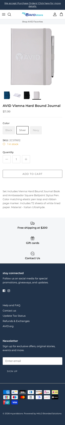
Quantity (8, 152)
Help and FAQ (11, 305)
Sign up (12, 371)
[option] (32, 56)
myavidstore (16, 413)
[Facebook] (4, 290)
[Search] (11, 14)
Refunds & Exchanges (16, 321)
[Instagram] (9, 290)
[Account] (54, 14)
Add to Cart (32, 173)
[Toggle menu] (3, 14)
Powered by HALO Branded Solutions (43, 413)
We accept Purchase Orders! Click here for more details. (32, 5)
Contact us (9, 310)
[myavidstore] (32, 14)
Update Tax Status (14, 315)
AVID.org (8, 326)
